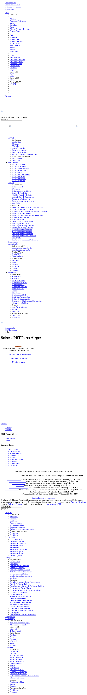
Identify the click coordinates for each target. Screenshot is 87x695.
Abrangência (10, 438)
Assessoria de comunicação (22, 248)
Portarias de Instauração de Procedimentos (27, 207)
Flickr (14, 262)
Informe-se (12, 272)
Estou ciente (6, 506)
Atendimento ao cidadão (21, 250)
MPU (7, 13)
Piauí (12, 56)
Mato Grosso (14, 39)
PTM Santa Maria (18, 177)
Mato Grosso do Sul (17, 41)
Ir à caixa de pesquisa (13, 7)
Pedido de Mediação (19, 193)
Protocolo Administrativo (21, 199)
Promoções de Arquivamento (22, 228)
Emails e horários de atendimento (43, 498)
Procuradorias (13, 162)
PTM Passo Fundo (19, 170)
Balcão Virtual (17, 187)
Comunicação (13, 244)
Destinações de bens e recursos (23, 201)
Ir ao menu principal (12, 5)
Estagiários (16, 317)
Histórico (15, 144)
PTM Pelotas (17, 173)
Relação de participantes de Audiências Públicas (29, 211)
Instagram (15, 264)
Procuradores (17, 158)
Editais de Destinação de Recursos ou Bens (27, 215)
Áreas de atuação (18, 148)
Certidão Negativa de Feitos (22, 195)
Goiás (12, 35)
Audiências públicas (19, 307)
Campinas (13, 25)
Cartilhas (15, 279)
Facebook (15, 260)
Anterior (8, 428)
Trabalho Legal (17, 256)
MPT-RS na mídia (18, 281)
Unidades (15, 146)
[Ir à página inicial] (43, 129)
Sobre (7, 440)
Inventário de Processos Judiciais (24, 236)
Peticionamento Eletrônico (21, 191)
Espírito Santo (15, 31)
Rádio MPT (16, 254)
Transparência (13, 242)
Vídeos (14, 291)
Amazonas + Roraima (18, 21)
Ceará (12, 27)
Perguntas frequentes (19, 152)
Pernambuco (14, 51)
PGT (11, 17)
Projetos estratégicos (19, 150)
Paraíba (12, 47)
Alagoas (13, 19)
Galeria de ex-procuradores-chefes (24, 154)
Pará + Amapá (15, 45)
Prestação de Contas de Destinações (25, 240)
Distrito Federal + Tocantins (20, 29)
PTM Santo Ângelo (19, 179)
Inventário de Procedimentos (22, 234)
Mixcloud (15, 266)
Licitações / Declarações (21, 297)
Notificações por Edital (20, 223)
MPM (12, 80)
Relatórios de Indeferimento (22, 230)
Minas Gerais (14, 43)
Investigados (16, 238)
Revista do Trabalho (19, 287)
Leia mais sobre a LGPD (53, 504)
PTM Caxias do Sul (19, 166)
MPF (12, 74)
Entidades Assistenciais (20, 217)
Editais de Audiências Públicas (23, 213)
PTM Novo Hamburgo (20, 168)
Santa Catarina (15, 66)
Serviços (11, 183)
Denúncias (16, 189)
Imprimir (4, 424)
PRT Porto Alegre (18, 164)
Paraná (12, 49)
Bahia (12, 23)
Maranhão (13, 37)
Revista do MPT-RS (19, 283)
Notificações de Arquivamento (23, 226)
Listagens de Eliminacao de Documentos (26, 301)
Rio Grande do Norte (17, 60)
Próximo (8, 430)
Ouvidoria (16, 203)
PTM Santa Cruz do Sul (21, 175)
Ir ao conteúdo (10, 3)
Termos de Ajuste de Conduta (23, 221)
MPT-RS (11, 138)
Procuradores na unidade (19, 358)
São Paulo (13, 68)
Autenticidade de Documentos (23, 197)
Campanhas (16, 277)
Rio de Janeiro (15, 58)
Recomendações (18, 219)
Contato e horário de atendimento (19, 354)
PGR (12, 76)
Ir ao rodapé (9, 9)
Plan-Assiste (16, 293)
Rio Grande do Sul (16, 62)
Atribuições (16, 142)
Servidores (16, 160)
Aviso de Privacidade (78, 502)
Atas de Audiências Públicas (22, 209)
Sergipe (12, 70)
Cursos (14, 309)
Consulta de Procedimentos (22, 232)
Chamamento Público (20, 303)
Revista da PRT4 (18, 285)
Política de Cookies (15, 504)
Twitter (14, 268)
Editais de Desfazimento (21, 299)
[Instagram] (5, 106)
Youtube (15, 270)
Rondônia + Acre (16, 64)
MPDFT (13, 84)
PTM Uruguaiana (18, 181)
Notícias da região (18, 362)
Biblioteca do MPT (19, 295)
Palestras (15, 311)
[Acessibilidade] (5, 98)
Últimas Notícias (18, 289)
